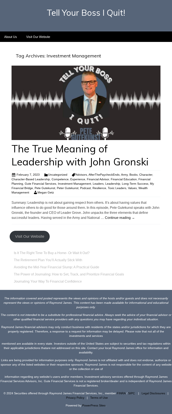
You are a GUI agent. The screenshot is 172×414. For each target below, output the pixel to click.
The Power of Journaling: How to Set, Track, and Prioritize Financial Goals (69, 274)
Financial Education (124, 179)
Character (145, 174)
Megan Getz (46, 192)
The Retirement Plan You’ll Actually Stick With (48, 260)
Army (124, 174)
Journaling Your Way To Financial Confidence (48, 281)
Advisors (81, 174)
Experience (77, 179)
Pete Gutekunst (45, 188)
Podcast (85, 188)
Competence (60, 179)
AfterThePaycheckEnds (104, 174)
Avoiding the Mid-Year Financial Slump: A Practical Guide (56, 267)
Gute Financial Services (40, 183)
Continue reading (120, 217)
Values (132, 188)
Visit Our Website (38, 37)
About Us (10, 37)
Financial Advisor (98, 179)
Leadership (112, 183)
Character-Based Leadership (31, 179)
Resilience (99, 188)
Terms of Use (99, 397)
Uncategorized (57, 174)
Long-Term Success (135, 183)
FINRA (121, 393)
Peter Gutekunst (67, 188)
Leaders (98, 183)
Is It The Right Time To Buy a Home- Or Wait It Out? (52, 253)
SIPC (131, 393)
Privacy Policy (75, 397)
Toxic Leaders (117, 188)
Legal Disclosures (153, 393)
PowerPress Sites (94, 405)
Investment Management (74, 183)
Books (133, 174)
